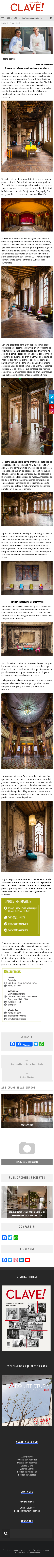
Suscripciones (27, 1456)
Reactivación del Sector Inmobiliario (27, 1064)
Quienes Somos (27, 1468)
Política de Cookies (27, 1474)
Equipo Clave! (27, 1465)
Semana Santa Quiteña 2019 (27, 1162)
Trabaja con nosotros (27, 1462)
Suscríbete (7, 1550)
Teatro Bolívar (27, 1125)
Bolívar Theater (27, 1077)
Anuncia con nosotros (27, 1459)
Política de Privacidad (27, 1471)
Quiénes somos (33, 1553)
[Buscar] (52, 18)
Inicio (3, 23)
